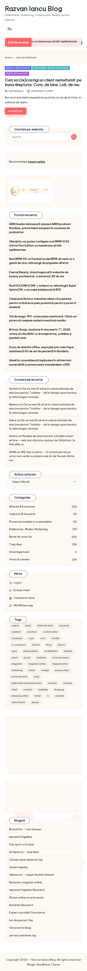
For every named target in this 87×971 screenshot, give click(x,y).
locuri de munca (60, 657)
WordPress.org (23, 605)
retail (14, 689)
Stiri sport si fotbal (21, 844)
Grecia (61, 645)
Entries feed (22, 590)
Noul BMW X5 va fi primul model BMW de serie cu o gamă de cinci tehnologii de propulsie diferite (42, 261)
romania (27, 689)
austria (15, 625)
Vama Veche (18, 702)
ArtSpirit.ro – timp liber (24, 852)
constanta (17, 638)
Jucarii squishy (18, 867)
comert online (50, 632)
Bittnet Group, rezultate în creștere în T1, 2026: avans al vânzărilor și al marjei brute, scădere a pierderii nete (40, 334)
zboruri (35, 702)
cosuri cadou (36, 161)
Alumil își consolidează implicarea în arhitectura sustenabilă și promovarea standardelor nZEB (40, 362)
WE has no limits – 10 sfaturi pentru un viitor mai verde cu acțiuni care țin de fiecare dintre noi (41, 456)
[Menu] (9, 29)
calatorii (16, 632)
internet (68, 651)
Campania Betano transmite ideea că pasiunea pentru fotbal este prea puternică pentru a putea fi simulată (42, 303)
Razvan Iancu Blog (33, 8)
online (32, 670)
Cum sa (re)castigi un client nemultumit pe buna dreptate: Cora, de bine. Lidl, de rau (43, 82)
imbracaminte (30, 651)
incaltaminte (51, 651)
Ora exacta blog (20, 927)
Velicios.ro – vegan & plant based (31, 874)
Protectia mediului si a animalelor (30, 521)
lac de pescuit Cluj (21, 920)
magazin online (60, 664)
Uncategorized (19, 552)
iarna (14, 651)
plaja (36, 676)
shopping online (20, 696)
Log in (17, 582)
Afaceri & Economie (18, 68)
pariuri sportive (20, 676)
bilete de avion (45, 625)
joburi (15, 657)
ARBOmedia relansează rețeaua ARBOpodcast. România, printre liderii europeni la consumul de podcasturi (40, 228)
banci (28, 625)
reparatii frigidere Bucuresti (27, 890)
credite (55, 638)
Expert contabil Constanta (27, 912)
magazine (17, 664)
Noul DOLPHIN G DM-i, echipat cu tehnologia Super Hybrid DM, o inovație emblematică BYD (42, 287)
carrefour (32, 632)
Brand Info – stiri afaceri (25, 829)
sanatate (43, 689)
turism (38, 696)
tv (48, 696)
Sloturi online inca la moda (26, 897)
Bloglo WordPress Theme (43, 964)
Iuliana (13, 436)
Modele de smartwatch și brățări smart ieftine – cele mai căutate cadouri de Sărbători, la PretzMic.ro (42, 440)
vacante (59, 696)
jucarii (27, 657)
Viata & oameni (19, 559)
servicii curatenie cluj (22, 935)
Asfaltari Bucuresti (21, 905)
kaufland (41, 657)
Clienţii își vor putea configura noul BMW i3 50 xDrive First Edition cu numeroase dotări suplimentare (39, 246)
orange (45, 670)
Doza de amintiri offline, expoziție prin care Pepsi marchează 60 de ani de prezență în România (41, 349)
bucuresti (64, 625)
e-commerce (19, 645)
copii (31, 638)
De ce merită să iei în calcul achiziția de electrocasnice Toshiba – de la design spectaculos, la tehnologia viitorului (43, 393)
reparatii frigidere (20, 837)
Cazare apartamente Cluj (25, 859)
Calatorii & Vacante (22, 514)
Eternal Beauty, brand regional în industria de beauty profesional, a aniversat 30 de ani (38, 274)
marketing (17, 670)
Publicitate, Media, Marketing (51, 68)
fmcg (49, 645)
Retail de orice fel (17, 73)
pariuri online (62, 670)
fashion (36, 645)
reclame (67, 683)
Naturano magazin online (25, 882)
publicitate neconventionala (27, 683)
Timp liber (15, 544)
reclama (52, 683)
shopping (59, 689)
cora (42, 638)
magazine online (37, 664)
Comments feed (24, 598)
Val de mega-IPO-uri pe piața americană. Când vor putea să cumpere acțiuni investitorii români (43, 318)
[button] (74, 137)
